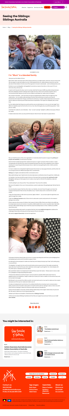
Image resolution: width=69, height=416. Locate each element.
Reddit (53, 377)
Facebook (53, 374)
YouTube (37, 377)
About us (24, 7)
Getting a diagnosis (45, 390)
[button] (66, 7)
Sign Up (47, 7)
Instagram (62, 374)
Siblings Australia (18, 198)
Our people (59, 389)
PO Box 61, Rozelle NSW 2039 (12, 391)
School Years (33, 389)
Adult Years (33, 391)
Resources (45, 393)
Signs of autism (47, 387)
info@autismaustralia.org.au (12, 389)
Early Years (32, 387)
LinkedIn (29, 377)
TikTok (45, 377)
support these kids (19, 213)
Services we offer (38, 7)
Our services (59, 391)
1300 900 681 (7, 387)
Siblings (11, 172)
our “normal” (42, 109)
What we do (59, 387)
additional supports (45, 209)
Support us (30, 7)
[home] (9, 7)
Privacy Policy (32, 405)
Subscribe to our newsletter (36, 374)
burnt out (50, 185)
